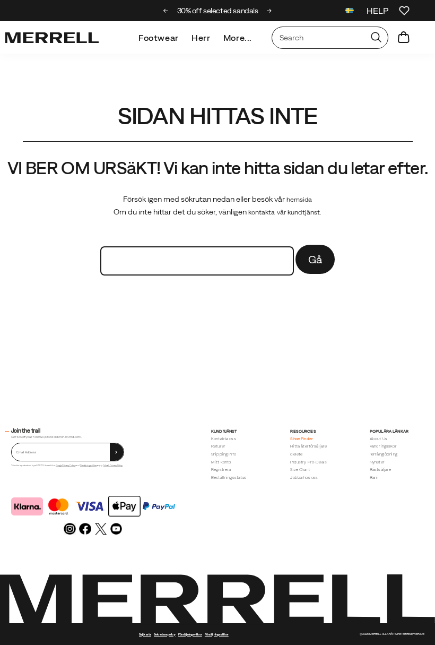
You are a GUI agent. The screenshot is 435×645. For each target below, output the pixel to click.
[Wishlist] (404, 10)
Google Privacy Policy (65, 465)
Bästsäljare (381, 469)
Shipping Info (223, 454)
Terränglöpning (383, 454)
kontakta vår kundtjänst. (285, 212)
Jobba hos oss (304, 477)
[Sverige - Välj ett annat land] (349, 12)
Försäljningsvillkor (88, 465)
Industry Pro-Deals (308, 462)
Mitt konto (221, 462)
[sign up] (117, 452)
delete (296, 454)
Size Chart (300, 469)
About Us (378, 438)
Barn (374, 477)
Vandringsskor (383, 446)
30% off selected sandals (217, 10)
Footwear (158, 37)
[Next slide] (269, 10)
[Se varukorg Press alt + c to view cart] (404, 37)
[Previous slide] (165, 10)
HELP (377, 10)
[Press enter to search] (376, 37)
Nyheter (377, 462)
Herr (201, 37)
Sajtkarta (145, 634)
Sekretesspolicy (165, 634)
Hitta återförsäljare (308, 446)
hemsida (299, 199)
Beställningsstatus (229, 477)
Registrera (221, 469)
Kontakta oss (223, 438)
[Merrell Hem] (52, 38)
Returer (218, 446)
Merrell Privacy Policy (113, 465)
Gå (315, 259)
